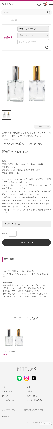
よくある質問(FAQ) (34, 400)
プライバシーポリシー (10, 410)
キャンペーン (7, 387)
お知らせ (5, 396)
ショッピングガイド (9, 400)
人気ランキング (8, 391)
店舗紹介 (30, 391)
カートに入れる (26, 242)
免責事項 (5, 416)
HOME (4, 20)
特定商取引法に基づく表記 (33, 410)
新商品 (29, 387)
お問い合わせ (32, 396)
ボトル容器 (14, 20)
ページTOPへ (46, 423)
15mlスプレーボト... (10, 352)
